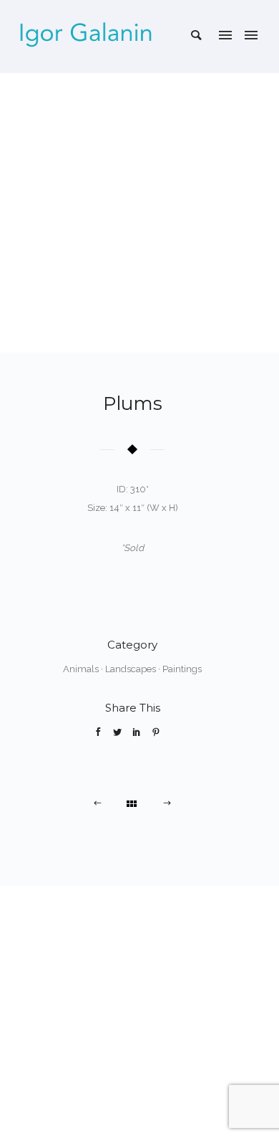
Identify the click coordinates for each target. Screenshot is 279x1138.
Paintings (182, 669)
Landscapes (130, 669)
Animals (81, 669)
